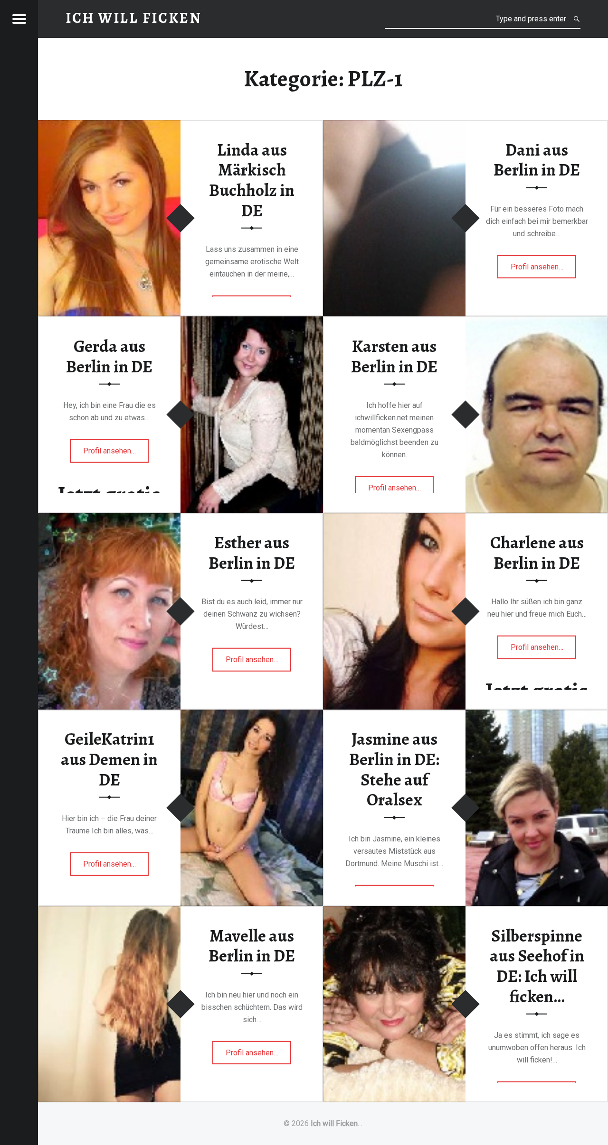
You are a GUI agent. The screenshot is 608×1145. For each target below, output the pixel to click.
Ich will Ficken (334, 1123)
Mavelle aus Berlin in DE (252, 945)
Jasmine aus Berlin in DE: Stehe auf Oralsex (394, 769)
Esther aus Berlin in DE (252, 552)
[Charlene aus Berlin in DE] (394, 518)
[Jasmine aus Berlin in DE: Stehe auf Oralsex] (537, 715)
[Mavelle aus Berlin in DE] (109, 911)
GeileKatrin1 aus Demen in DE (109, 759)
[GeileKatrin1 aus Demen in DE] (251, 715)
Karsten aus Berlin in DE (394, 356)
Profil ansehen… (544, 269)
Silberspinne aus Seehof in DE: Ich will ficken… (537, 965)
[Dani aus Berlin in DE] (394, 125)
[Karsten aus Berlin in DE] (537, 322)
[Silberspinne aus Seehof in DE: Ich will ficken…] (394, 911)
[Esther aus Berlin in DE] (109, 518)
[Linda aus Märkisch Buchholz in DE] (109, 125)
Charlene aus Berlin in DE (537, 552)
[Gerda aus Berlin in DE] (251, 322)
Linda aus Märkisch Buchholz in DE (251, 180)
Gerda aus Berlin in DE (109, 356)
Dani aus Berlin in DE (537, 159)
